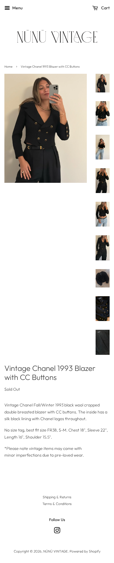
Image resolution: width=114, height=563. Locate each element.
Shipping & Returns (57, 497)
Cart (105, 7)
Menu (17, 7)
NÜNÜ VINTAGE (55, 551)
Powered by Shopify (85, 551)
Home (8, 66)
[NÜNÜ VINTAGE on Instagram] (57, 531)
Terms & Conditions (57, 503)
